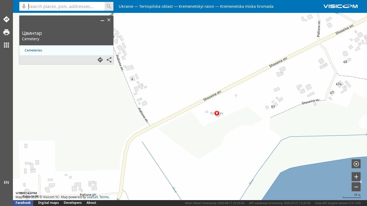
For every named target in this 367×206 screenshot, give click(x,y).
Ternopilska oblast (156, 6)
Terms (104, 197)
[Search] (109, 6)
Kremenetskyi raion (196, 6)
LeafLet (92, 197)
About (91, 202)
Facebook (23, 202)
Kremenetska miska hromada (247, 6)
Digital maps (49, 202)
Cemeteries (33, 50)
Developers (73, 202)
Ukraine (126, 6)
